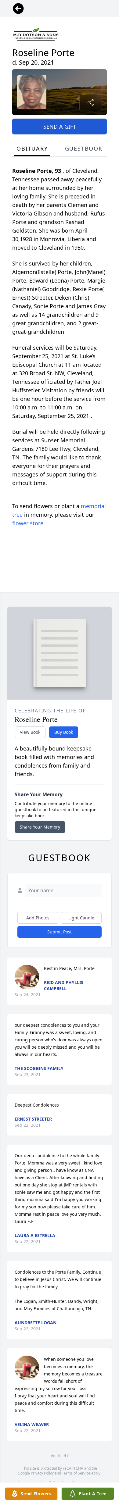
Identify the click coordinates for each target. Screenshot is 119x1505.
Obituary (32, 148)
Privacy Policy (42, 1473)
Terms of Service (76, 1473)
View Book (30, 732)
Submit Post (59, 932)
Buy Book (63, 732)
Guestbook (84, 148)
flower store (27, 523)
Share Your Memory (40, 827)
